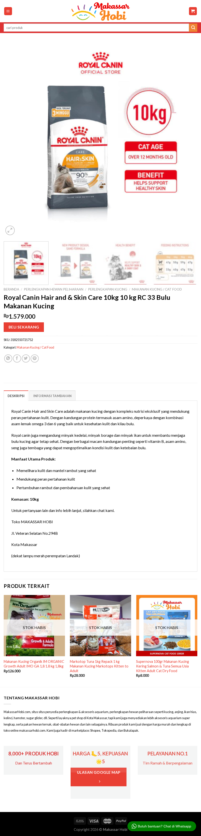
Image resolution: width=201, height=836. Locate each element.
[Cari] (193, 28)
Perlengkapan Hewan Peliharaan (53, 289)
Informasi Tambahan (52, 396)
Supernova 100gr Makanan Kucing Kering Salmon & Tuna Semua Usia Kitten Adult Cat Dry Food (162, 666)
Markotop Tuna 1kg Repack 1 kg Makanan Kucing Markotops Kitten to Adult (99, 666)
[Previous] (13, 139)
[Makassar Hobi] (100, 11)
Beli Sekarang (24, 327)
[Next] (187, 139)
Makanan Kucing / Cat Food (157, 289)
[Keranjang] (193, 11)
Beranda (11, 289)
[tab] (16, 395)
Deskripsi (16, 396)
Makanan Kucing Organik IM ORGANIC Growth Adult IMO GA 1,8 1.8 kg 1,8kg (34, 663)
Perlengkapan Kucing (107, 289)
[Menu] (8, 11)
